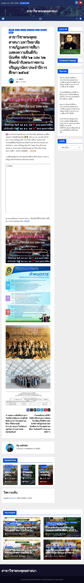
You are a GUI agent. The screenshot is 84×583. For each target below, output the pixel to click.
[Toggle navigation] (40, 18)
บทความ (67, 522)
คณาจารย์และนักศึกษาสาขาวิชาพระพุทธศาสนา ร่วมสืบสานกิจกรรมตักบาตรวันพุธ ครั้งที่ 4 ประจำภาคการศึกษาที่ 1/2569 (70, 82)
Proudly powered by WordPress (31, 579)
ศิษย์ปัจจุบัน (43, 30)
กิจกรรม (17, 30)
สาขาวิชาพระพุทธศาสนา (42, 11)
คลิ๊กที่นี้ (26, 221)
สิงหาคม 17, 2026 (52, 556)
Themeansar (59, 579)
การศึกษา (11, 30)
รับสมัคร (12, 467)
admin (21, 79)
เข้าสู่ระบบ (13, 498)
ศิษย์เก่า (11, 32)
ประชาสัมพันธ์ (31, 30)
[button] (77, 19)
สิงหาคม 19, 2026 (12, 556)
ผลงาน (37, 30)
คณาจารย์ (23, 30)
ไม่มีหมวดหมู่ (9, 547)
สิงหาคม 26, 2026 (12, 534)
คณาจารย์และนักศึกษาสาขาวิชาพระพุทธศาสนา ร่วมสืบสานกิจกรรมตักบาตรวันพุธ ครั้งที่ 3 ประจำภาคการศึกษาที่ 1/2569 (70, 108)
